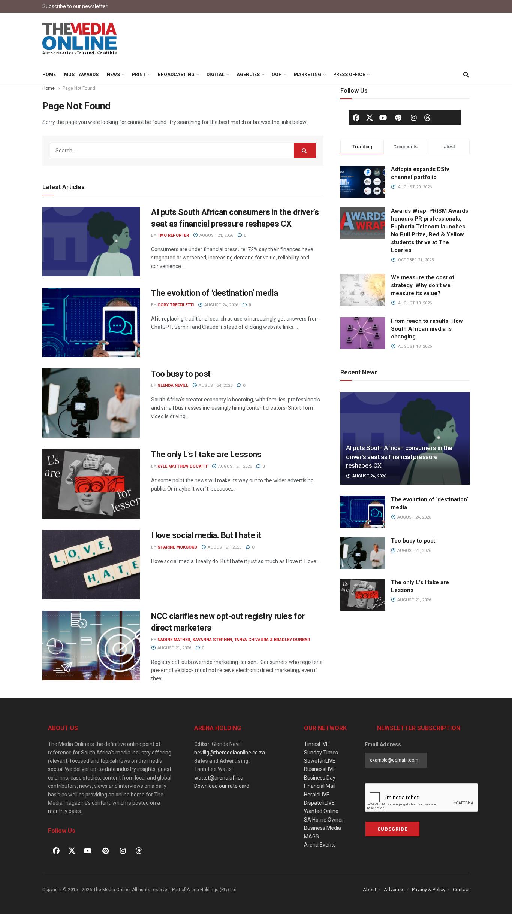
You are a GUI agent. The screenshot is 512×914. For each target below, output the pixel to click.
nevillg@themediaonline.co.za (229, 753)
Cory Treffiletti (175, 305)
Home (49, 74)
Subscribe (392, 829)
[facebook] (356, 117)
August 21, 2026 (234, 466)
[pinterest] (398, 117)
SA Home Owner (323, 820)
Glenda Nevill (172, 385)
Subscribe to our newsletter (75, 6)
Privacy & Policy (428, 889)
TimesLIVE (316, 744)
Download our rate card (221, 786)
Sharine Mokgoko (177, 547)
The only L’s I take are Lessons (206, 454)
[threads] (427, 117)
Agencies (248, 74)
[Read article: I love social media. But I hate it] (91, 564)
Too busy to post (181, 374)
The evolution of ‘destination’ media (214, 293)
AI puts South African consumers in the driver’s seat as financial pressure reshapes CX (399, 457)
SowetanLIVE (319, 761)
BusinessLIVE (319, 769)
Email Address (383, 744)
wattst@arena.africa (218, 778)
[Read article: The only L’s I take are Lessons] (91, 484)
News (113, 74)
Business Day (319, 778)
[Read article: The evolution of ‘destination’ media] (91, 322)
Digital (216, 74)
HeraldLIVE (316, 795)
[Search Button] (466, 74)
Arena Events (320, 845)
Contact (461, 889)
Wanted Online (321, 811)
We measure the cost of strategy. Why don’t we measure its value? (423, 285)
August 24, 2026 (215, 235)
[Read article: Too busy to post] (91, 403)
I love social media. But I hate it (206, 535)
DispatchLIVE (319, 803)
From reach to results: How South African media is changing (427, 329)
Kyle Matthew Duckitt (182, 466)
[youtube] (383, 117)
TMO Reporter (173, 235)
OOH (277, 74)
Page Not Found (79, 88)
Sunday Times (321, 753)
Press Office (349, 74)
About (369, 889)
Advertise (394, 889)
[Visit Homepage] (79, 39)
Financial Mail (319, 786)
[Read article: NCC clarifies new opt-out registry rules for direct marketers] (91, 645)
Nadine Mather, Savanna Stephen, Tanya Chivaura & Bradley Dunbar (233, 639)
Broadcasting (176, 74)
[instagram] (414, 117)
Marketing (307, 74)
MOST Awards (81, 74)
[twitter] (369, 117)
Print (139, 74)
